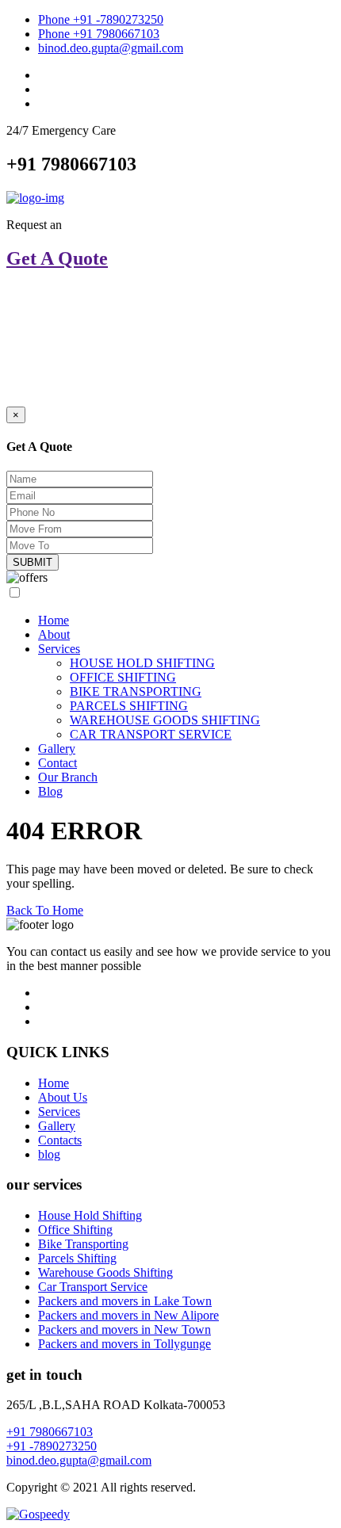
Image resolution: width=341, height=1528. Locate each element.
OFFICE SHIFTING (123, 677)
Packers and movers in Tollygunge (124, 1343)
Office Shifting (75, 1229)
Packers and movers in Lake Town (125, 1301)
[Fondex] (35, 197)
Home (53, 620)
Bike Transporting (83, 1244)
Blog (50, 791)
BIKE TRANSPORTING (135, 691)
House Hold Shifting (90, 1215)
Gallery (56, 748)
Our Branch (68, 777)
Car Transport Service (93, 1286)
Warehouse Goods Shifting (105, 1272)
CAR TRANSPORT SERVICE (151, 734)
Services (59, 648)
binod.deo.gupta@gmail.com (110, 48)
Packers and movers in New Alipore (128, 1315)
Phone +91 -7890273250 (100, 19)
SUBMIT (32, 562)
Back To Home (44, 910)
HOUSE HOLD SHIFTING (142, 663)
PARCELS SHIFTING (129, 705)
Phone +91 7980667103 (98, 33)
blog (49, 1154)
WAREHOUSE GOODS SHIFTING (165, 720)
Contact (57, 763)
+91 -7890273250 (51, 1446)
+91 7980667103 (49, 1431)
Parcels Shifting (77, 1258)
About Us (62, 1097)
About (54, 634)
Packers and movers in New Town (124, 1329)
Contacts (60, 1140)
